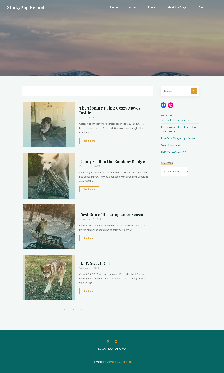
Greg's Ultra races (170, 145)
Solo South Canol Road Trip (175, 119)
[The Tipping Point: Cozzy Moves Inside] (49, 124)
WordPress (125, 361)
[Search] (194, 91)
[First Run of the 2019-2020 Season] (49, 226)
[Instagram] (116, 341)
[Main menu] (215, 7)
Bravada (111, 361)
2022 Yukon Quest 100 (173, 152)
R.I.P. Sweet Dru (94, 263)
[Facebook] (108, 341)
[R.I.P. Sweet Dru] (49, 277)
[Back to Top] (212, 361)
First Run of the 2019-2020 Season (111, 214)
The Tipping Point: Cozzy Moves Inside (109, 110)
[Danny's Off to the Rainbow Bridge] (49, 176)
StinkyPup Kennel (25, 7)
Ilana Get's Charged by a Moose (178, 138)
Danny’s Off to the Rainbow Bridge (112, 161)
